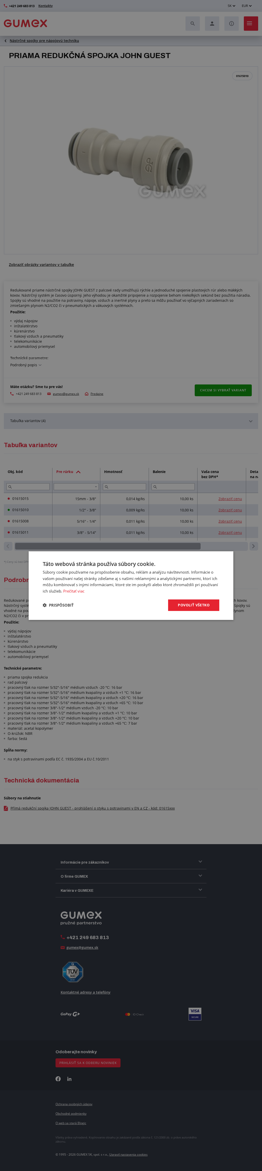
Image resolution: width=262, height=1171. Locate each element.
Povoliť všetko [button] (194, 605)
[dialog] (131, 585)
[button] (58, 605)
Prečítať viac (73, 591)
